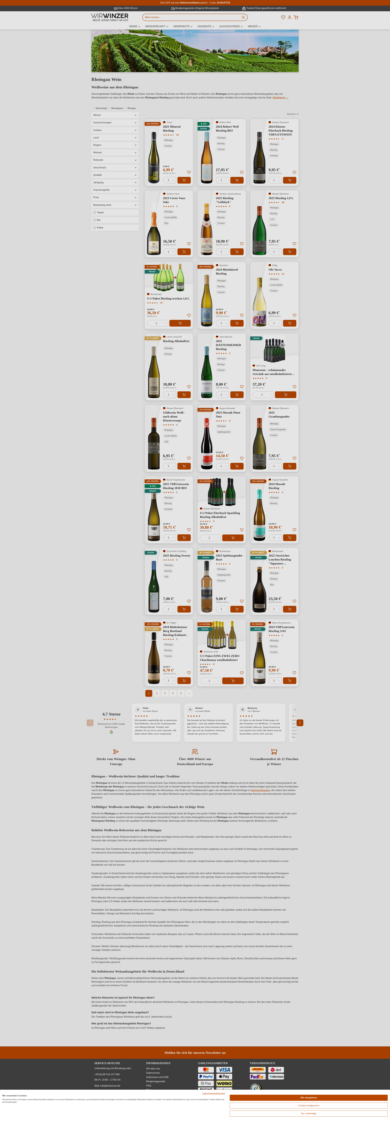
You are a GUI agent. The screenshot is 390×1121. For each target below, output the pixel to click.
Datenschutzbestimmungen (213, 1093)
